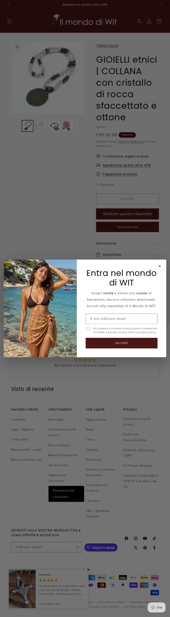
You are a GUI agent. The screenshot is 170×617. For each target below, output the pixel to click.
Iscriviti (122, 343)
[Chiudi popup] (159, 266)
